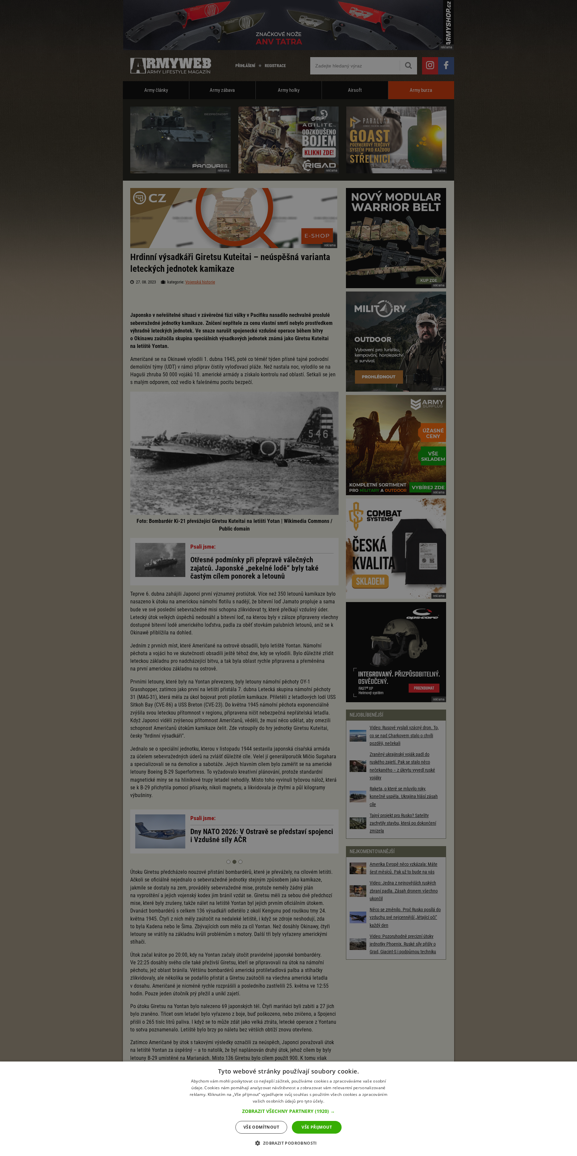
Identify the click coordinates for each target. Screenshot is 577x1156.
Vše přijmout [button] (317, 1127)
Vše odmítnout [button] (261, 1127)
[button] (288, 1111)
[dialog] (288, 1109)
